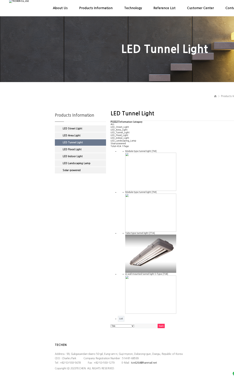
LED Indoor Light (73, 156)
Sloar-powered (118, 143)
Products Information (96, 8)
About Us (60, 8)
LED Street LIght (72, 128)
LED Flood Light (72, 149)
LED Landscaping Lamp (76, 163)
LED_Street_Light (120, 127)
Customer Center (200, 8)
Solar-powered (72, 170)
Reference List (164, 8)
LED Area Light (71, 135)
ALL (112, 124)
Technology (133, 8)
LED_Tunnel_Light (120, 132)
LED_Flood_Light (119, 135)
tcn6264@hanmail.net (144, 362)
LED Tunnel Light (73, 142)
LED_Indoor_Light (120, 138)
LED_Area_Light (119, 130)
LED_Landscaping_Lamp (123, 141)
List (121, 319)
